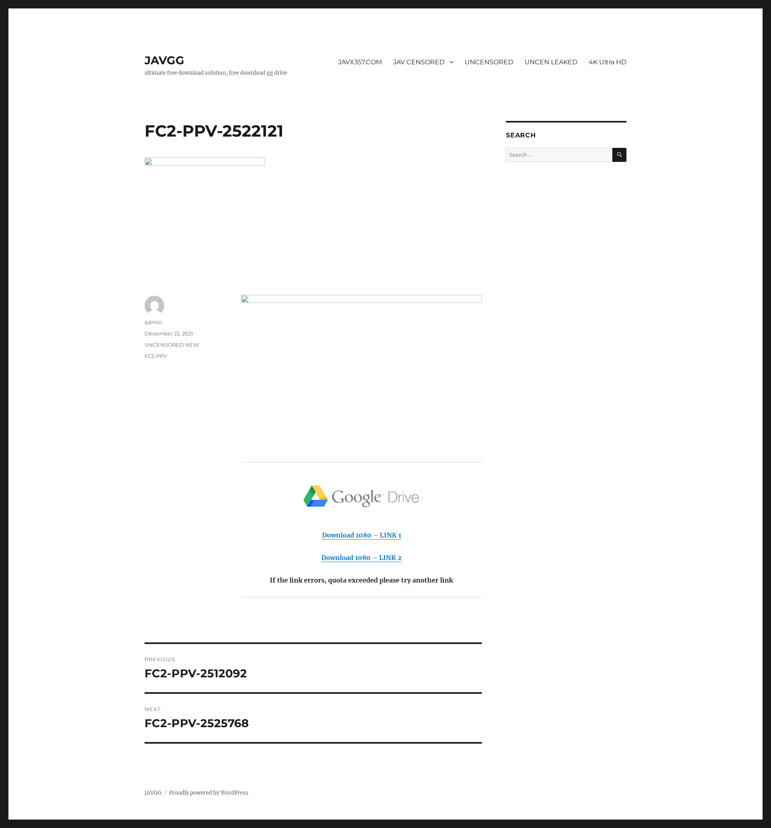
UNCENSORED (489, 62)
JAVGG (164, 60)
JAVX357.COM (360, 62)
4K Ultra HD (607, 62)
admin (153, 322)
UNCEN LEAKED (550, 62)
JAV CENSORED (419, 62)
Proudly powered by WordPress (209, 792)
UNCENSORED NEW (172, 344)
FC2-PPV (156, 356)
